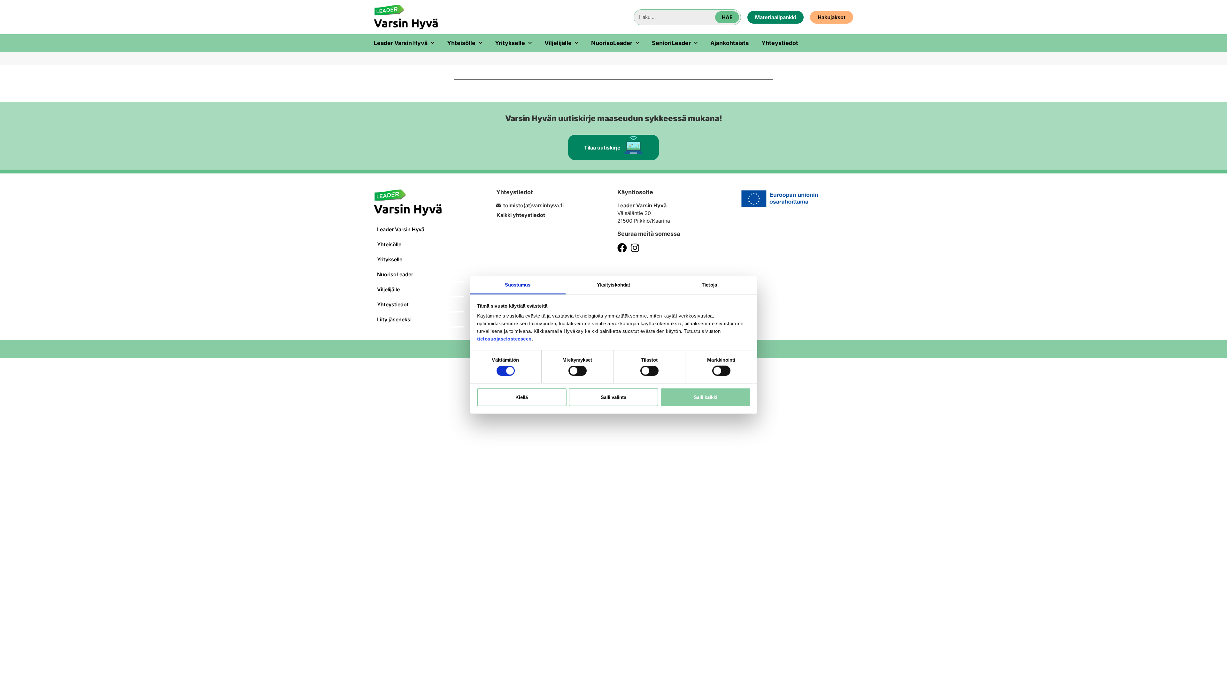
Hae (727, 17)
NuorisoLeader (611, 43)
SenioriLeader (671, 43)
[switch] (577, 371)
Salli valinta (613, 397)
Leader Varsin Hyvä (401, 43)
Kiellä (521, 397)
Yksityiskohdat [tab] (613, 285)
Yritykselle (510, 43)
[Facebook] (622, 248)
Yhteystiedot (779, 43)
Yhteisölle (461, 43)
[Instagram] (635, 248)
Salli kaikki (705, 397)
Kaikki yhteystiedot (521, 215)
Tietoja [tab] (709, 285)
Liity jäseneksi (394, 319)
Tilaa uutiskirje (602, 147)
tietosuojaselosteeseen (504, 338)
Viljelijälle (558, 43)
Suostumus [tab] (518, 285)
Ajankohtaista (729, 43)
